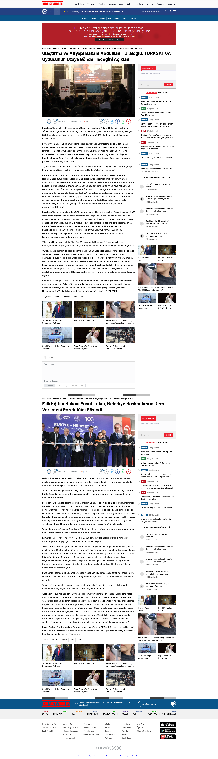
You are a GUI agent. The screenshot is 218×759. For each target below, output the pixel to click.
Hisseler (124, 713)
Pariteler (137, 713)
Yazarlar (160, 4)
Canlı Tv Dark (68, 724)
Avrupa (93, 18)
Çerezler (109, 756)
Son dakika (150, 11)
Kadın (129, 4)
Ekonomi (112, 4)
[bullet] (76, 385)
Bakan (46, 640)
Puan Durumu (109, 713)
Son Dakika (79, 4)
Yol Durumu (152, 713)
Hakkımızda (82, 756)
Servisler (91, 4)
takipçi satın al (69, 738)
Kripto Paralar (169, 713)
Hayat (125, 18)
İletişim (90, 756)
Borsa (45, 713)
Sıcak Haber (127, 738)
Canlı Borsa (88, 724)
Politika (133, 18)
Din (109, 18)
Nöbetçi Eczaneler (70, 731)
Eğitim (116, 18)
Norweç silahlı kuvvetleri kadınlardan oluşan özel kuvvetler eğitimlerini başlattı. (98, 11)
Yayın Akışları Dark (70, 727)
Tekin (80, 640)
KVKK (115, 756)
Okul (72, 640)
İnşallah (57, 297)
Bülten (102, 18)
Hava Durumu (92, 713)
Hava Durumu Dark (49, 724)
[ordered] (72, 385)
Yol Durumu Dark (49, 727)
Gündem (101, 4)
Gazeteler (172, 4)
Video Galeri (126, 727)
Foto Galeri (139, 4)
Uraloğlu (67, 297)
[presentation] (51, 11)
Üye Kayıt (141, 727)
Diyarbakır (47, 297)
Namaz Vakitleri (60, 713)
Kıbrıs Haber (46, 48)
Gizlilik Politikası (99, 756)
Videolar (150, 4)
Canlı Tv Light (47, 731)
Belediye (55, 640)
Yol (82, 297)
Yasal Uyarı (136, 756)
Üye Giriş (140, 724)
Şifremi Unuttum (144, 731)
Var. (75, 297)
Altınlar (108, 724)
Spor (121, 4)
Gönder (50, 385)
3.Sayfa (84, 18)
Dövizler (108, 727)
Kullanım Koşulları (124, 756)
